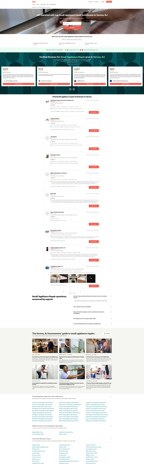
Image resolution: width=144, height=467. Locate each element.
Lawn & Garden (43, 4)
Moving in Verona (35, 461)
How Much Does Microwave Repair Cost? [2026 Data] (45, 357)
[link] (4, 81)
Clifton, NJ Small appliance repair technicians (68, 410)
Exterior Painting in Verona (64, 449)
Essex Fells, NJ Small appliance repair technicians (42, 404)
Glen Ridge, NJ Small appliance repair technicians (42, 414)
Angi (33, 354)
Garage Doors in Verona (64, 463)
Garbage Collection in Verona (38, 463)
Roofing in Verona (35, 449)
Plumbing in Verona (36, 445)
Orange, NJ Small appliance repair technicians (68, 408)
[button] (54, 278)
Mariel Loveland (62, 354)
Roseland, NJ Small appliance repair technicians (42, 420)
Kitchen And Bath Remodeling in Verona (40, 447)
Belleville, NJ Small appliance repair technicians (69, 420)
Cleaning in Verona (36, 459)
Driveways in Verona (36, 455)
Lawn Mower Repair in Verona (38, 434)
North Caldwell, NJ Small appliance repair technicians (43, 408)
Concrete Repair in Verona (64, 459)
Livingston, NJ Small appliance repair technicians (96, 402)
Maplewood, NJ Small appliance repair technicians (96, 416)
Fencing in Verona (35, 453)
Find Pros (72, 27)
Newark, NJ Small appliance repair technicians (95, 404)
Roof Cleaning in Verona (91, 463)
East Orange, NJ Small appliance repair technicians (69, 412)
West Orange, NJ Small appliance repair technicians (42, 416)
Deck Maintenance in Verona (64, 457)
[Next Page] (84, 291)
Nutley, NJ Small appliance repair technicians (68, 414)
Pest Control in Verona (63, 451)
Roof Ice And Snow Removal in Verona (93, 447)
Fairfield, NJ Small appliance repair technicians (68, 406)
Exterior (37, 4)
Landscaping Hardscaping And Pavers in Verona (68, 461)
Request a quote (18, 83)
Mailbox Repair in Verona (91, 451)
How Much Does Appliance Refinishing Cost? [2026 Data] (71, 357)
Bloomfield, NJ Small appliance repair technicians (42, 418)
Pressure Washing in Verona (64, 445)
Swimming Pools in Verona (91, 449)
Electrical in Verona (63, 434)
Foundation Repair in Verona (91, 457)
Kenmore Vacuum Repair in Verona (66, 432)
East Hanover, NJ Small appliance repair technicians (96, 412)
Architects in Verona (90, 459)
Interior (33, 4)
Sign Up (109, 1)
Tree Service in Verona (36, 457)
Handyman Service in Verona (91, 453)
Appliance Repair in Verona (37, 432)
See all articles (107, 333)
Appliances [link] (34, 7)
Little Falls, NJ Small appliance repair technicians (69, 402)
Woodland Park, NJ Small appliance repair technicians (70, 404)
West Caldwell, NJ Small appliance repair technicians (43, 410)
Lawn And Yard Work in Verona (38, 451)
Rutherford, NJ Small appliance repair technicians (96, 420)
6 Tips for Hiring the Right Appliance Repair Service (98, 383)
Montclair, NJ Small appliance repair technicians (42, 406)
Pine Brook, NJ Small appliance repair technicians (96, 408)
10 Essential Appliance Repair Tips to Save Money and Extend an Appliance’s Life (71, 383)
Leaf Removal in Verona (91, 445)
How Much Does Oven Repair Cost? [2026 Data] (97, 357)
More (48, 4)
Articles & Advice (53, 4)
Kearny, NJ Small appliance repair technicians (95, 418)
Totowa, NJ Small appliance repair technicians (68, 418)
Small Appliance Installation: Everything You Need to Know (44, 383)
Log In (103, 1)
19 (80, 291)
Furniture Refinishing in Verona (92, 461)
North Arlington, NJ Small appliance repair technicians (97, 414)
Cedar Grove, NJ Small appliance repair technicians (42, 402)
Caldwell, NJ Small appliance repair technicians (42, 412)
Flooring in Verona (62, 455)
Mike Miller (88, 354)
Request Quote (94, 112)
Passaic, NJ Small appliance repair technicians (95, 410)
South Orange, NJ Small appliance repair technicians (96, 406)
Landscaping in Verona (63, 453)
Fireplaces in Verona (90, 455)
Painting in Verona (62, 447)
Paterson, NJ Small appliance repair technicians (68, 416)
